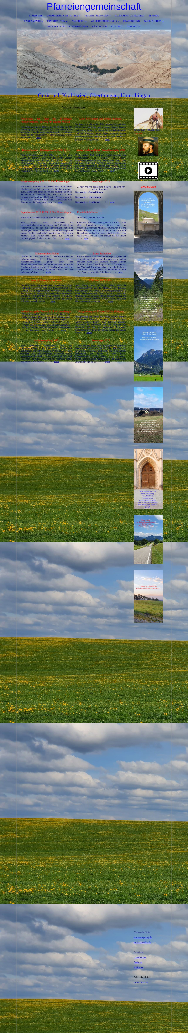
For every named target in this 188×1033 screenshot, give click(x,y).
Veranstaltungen (96, 15)
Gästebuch (99, 26)
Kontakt (116, 26)
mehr (38, 137)
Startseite (36, 15)
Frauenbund (131, 21)
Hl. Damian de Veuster (129, 15)
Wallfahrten (153, 21)
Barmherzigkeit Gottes (62, 15)
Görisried (138, 962)
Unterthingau (140, 957)
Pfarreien (78, 21)
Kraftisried (138, 967)
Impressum (133, 26)
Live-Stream (148, 186)
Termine (154, 15)
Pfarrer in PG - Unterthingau (67, 26)
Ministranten (56, 21)
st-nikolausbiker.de (142, 942)
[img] (94, 59)
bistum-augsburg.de (143, 937)
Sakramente (32, 21)
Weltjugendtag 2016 (104, 21)
